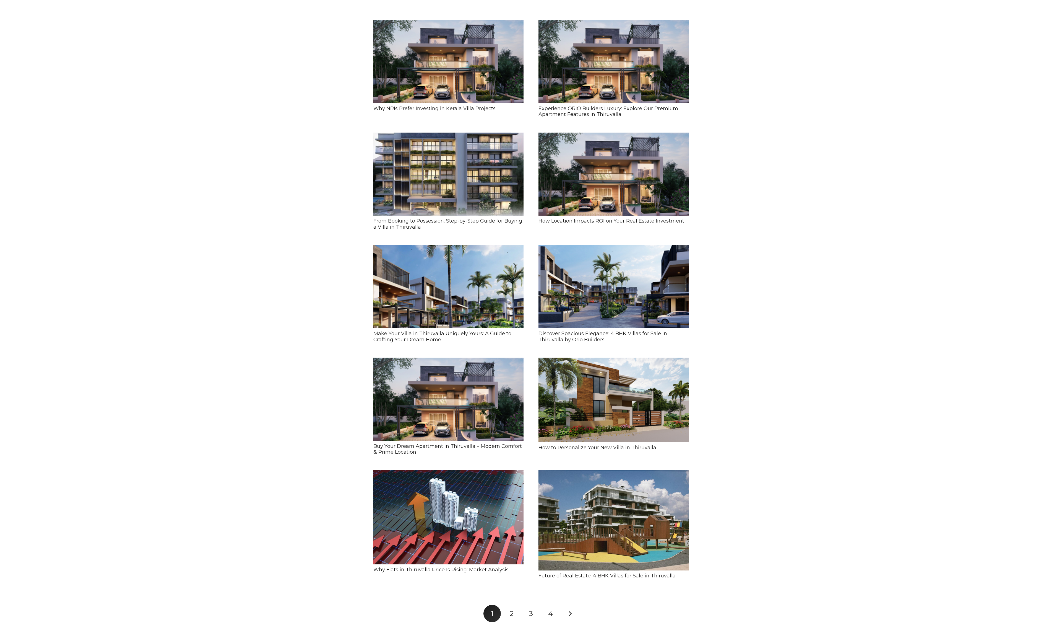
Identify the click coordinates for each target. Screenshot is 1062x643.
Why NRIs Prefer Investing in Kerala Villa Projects (434, 108)
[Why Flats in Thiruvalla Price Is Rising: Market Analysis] (448, 517)
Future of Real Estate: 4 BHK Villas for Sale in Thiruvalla (607, 576)
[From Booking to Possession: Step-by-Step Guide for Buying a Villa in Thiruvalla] (448, 174)
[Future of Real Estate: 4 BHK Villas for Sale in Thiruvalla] (613, 520)
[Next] (570, 613)
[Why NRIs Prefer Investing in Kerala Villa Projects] (448, 61)
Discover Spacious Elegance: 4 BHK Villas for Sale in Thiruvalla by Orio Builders (602, 336)
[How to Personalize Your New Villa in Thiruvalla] (613, 400)
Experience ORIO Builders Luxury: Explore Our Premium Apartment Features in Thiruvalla (608, 111)
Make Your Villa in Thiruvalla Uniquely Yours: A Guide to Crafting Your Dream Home (442, 336)
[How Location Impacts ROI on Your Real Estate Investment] (613, 174)
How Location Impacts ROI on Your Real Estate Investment (611, 221)
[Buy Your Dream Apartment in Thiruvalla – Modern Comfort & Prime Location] (448, 399)
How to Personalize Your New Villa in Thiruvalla (597, 448)
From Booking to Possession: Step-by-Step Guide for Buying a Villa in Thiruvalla (447, 224)
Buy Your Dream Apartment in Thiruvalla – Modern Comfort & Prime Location (447, 449)
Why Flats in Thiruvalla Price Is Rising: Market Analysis (441, 570)
